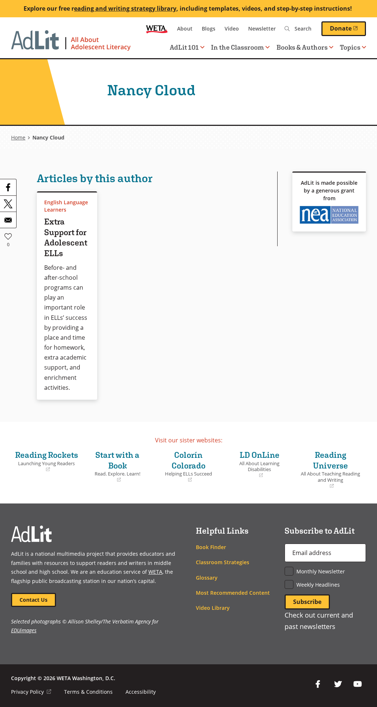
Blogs (208, 28)
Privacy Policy (31, 691)
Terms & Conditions (88, 691)
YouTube (358, 684)
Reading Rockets (46, 461)
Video (232, 28)
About (185, 28)
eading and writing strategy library (125, 8)
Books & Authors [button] (302, 47)
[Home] (71, 44)
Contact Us (33, 599)
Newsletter (262, 28)
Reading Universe (329, 469)
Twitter (338, 684)
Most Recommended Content (233, 592)
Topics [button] (350, 47)
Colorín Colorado (184, 466)
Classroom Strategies (222, 562)
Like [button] (8, 236)
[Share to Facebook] (8, 187)
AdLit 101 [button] (184, 47)
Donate (348, 28)
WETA (157, 28)
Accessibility (141, 691)
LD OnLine (253, 464)
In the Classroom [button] (237, 47)
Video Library (213, 607)
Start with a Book (113, 466)
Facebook (318, 684)
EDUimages (23, 630)
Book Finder (211, 547)
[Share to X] (8, 203)
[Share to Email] (8, 220)
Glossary (207, 577)
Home (18, 137)
